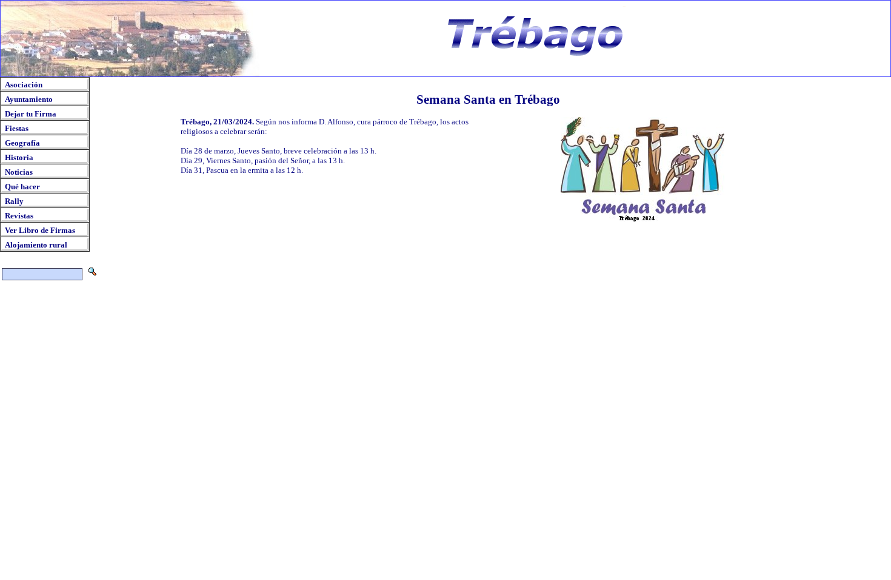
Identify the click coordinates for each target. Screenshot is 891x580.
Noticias (19, 172)
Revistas (19, 215)
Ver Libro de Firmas (40, 230)
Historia (19, 157)
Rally (14, 201)
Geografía (22, 142)
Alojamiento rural (36, 244)
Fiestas (16, 128)
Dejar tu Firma (30, 113)
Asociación (23, 84)
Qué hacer (22, 186)
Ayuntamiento (29, 99)
